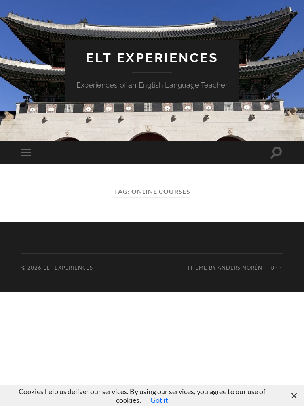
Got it (159, 400)
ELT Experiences (152, 57)
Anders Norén (240, 267)
